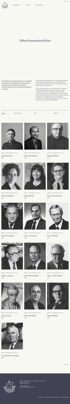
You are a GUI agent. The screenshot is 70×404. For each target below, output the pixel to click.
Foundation (16, 5)
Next (67, 364)
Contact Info (39, 5)
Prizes (28, 5)
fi (65, 1)
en (68, 1)
